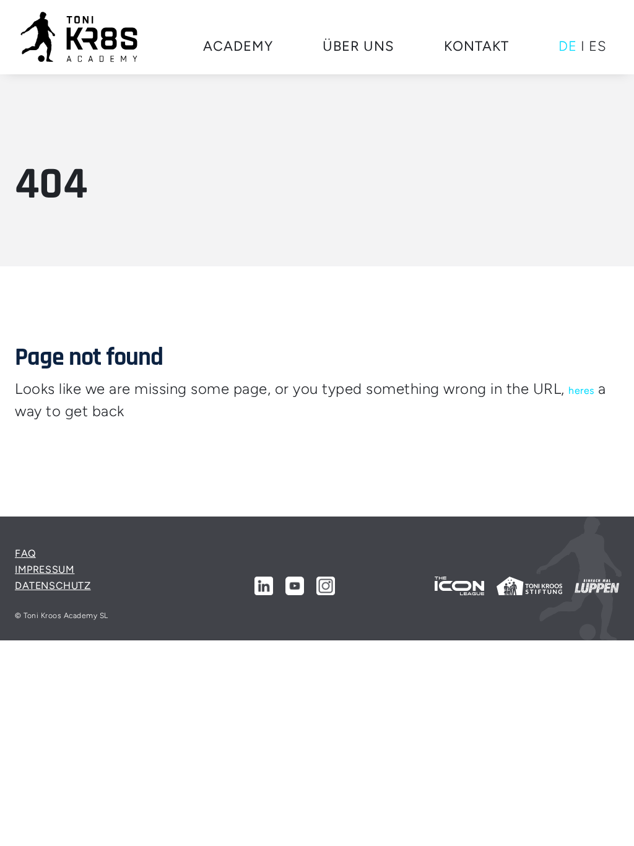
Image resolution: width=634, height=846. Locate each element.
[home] (79, 37)
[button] (238, 46)
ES (598, 46)
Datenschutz (53, 585)
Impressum (44, 569)
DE (567, 46)
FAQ (25, 553)
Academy (238, 46)
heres (581, 390)
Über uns (358, 46)
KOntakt (476, 46)
